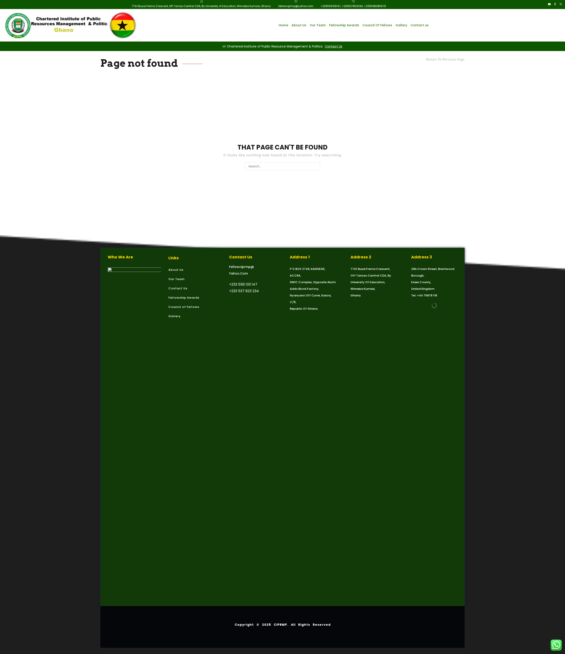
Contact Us (333, 46)
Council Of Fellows (377, 25)
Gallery (401, 25)
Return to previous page (445, 59)
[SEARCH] (316, 166)
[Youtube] (549, 4)
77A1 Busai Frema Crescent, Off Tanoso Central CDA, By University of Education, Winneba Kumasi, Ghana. (370, 282)
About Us (299, 25)
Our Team (318, 25)
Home (283, 25)
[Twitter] (560, 4)
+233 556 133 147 (243, 284)
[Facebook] (555, 4)
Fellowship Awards (344, 25)
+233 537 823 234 (244, 291)
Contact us (420, 25)
